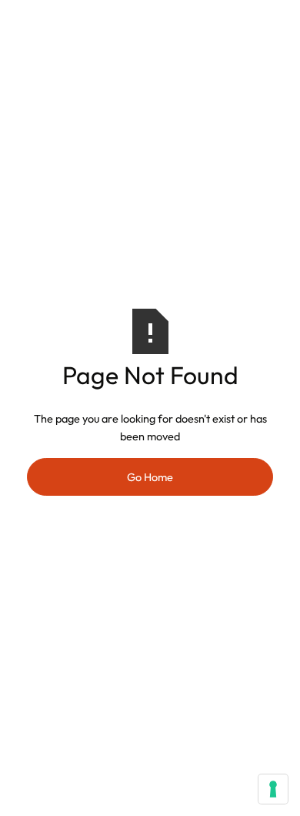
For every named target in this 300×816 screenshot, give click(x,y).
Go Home (150, 477)
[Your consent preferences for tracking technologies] (273, 789)
